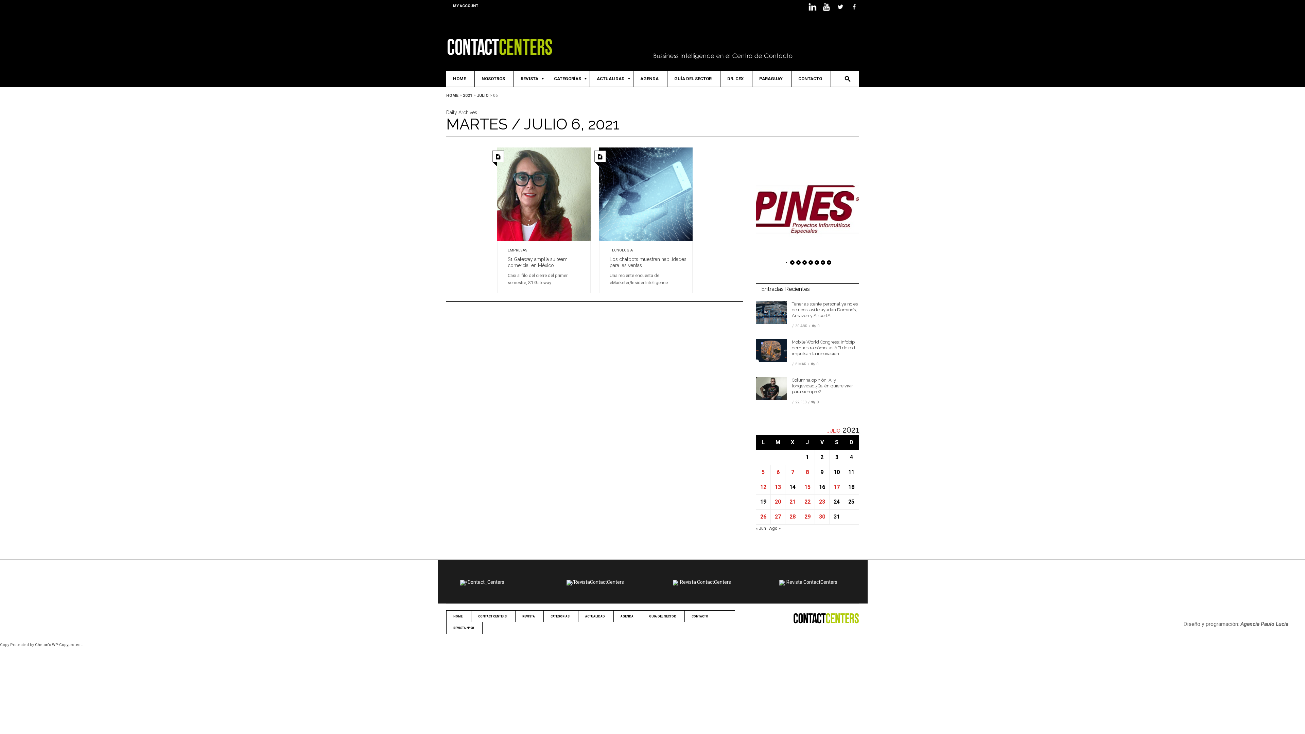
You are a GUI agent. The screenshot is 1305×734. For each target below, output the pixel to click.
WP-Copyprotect (67, 645)
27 (778, 516)
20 (778, 502)
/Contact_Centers (485, 582)
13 (778, 487)
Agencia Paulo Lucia (1264, 624)
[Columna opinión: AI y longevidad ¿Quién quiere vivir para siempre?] (771, 388)
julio (483, 95)
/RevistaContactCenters (598, 582)
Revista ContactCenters (705, 582)
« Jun (761, 528)
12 (763, 487)
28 (792, 516)
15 (807, 487)
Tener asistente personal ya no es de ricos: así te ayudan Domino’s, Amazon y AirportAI (825, 309)
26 (763, 516)
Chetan (41, 645)
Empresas (517, 250)
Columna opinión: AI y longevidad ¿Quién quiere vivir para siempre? (822, 386)
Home (452, 95)
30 (822, 516)
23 (822, 502)
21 (792, 502)
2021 (467, 95)
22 (807, 502)
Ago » (775, 528)
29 (807, 516)
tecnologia (621, 250)
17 (837, 487)
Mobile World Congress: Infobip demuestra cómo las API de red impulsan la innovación (823, 347)
